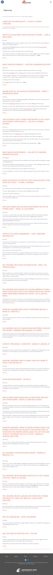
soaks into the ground (27, 109)
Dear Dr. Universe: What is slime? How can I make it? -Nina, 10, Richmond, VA (26, 361)
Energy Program (42, 47)
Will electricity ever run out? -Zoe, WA (20, 533)
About (6, 556)
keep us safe (13, 129)
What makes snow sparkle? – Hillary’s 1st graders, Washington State (24, 153)
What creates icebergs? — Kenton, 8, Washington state (26, 64)
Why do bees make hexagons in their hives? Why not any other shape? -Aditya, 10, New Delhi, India (25, 398)
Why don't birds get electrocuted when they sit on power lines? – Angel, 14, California (25, 208)
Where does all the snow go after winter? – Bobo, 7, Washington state (26, 92)
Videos (25, 556)
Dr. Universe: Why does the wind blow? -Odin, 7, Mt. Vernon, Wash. (25, 266)
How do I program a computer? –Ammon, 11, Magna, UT (26, 344)
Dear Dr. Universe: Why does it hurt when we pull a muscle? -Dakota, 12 (25, 310)
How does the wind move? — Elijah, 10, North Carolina (22, 22)
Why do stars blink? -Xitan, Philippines (19, 517)
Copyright (32, 563)
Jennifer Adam (12, 103)
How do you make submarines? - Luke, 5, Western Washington (24, 235)
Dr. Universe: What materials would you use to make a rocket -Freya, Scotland (26, 476)
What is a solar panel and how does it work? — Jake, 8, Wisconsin (26, 36)
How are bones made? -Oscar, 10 (17, 379)
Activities (35, 556)
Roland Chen (18, 134)
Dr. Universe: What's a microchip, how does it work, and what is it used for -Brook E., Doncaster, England (25, 498)
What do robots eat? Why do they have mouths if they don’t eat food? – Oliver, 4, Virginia (26, 181)
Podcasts (46, 556)
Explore (16, 556)
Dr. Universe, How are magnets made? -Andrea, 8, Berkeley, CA (24, 454)
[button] (2, 2)
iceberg (7, 82)
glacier (41, 75)
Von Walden (12, 73)
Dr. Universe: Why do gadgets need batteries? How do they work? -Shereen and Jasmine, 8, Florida (26, 329)
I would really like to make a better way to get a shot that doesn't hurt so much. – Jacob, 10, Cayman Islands (26, 121)
